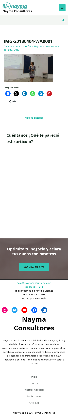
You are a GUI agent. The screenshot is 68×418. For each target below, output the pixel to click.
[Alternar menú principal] (62, 7)
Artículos (34, 402)
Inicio (34, 376)
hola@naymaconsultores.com (34, 283)
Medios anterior (34, 117)
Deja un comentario (15, 46)
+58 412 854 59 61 (34, 286)
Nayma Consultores (17, 11)
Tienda (34, 383)
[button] (63, 20)
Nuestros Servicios (34, 389)
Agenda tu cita (34, 267)
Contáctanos (34, 396)
